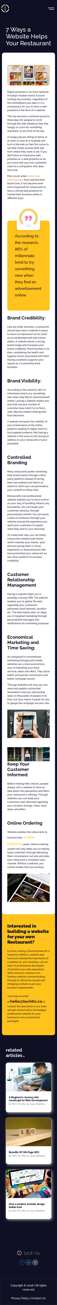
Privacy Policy (20, 1298)
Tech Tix (16, 1104)
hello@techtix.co (26, 1001)
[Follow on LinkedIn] (28, 1262)
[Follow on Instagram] (35, 1262)
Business (40, 1104)
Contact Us (38, 1298)
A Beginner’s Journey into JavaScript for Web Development (28, 1099)
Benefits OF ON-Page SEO (24, 1152)
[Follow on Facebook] (22, 1262)
